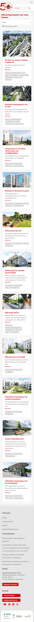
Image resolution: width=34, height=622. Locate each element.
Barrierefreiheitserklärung (10, 529)
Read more (8, 69)
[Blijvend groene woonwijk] (17, 339)
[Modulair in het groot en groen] (17, 173)
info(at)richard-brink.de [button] (10, 600)
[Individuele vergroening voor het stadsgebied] (17, 463)
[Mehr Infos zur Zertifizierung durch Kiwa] (14, 616)
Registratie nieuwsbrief (10, 584)
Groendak (17, 121)
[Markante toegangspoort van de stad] (17, 86)
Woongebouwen (9, 245)
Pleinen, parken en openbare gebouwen (14, 124)
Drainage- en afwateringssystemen (13, 72)
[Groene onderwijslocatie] (17, 421)
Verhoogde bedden (10, 26)
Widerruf (5, 525)
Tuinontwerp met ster (13, 230)
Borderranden (8, 79)
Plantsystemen (8, 77)
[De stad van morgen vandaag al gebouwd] (17, 31)
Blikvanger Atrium (12, 312)
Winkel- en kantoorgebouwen (12, 75)
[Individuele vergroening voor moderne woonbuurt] (17, 379)
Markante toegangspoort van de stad (16, 105)
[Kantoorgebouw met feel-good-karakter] (17, 253)
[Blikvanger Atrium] (17, 295)
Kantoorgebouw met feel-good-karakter (15, 271)
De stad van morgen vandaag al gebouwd (16, 61)
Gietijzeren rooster (17, 77)
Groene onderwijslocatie (14, 439)
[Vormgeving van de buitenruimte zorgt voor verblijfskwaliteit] (17, 131)
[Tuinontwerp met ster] (17, 213)
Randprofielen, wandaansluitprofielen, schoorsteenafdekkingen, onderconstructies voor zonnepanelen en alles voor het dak (15, 548)
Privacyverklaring (7, 521)
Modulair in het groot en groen (17, 191)
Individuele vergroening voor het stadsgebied (16, 482)
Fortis (23, 72)
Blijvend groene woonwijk (15, 357)
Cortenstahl (25, 203)
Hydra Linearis (18, 329)
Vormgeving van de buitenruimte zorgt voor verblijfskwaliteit (15, 150)
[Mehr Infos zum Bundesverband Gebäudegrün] (19, 616)
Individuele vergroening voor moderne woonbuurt (16, 398)
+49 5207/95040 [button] (9, 595)
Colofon (4, 518)
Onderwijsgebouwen (10, 456)
